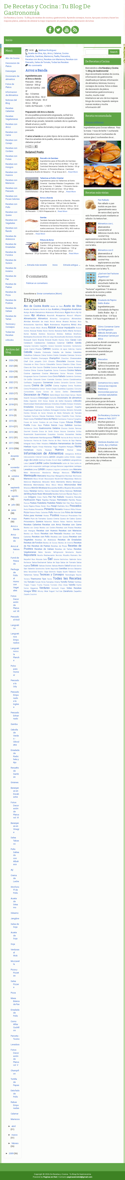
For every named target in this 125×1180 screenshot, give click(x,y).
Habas (26, 438)
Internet (39, 457)
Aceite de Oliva (35, 53)
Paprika (45, 500)
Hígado (34, 447)
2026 (11, 360)
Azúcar (52, 327)
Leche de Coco (68, 463)
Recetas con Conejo (31, 528)
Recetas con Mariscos (54, 59)
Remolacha (69, 552)
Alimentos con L (105, 223)
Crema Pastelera (74, 386)
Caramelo (58, 346)
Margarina (60, 476)
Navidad (55, 491)
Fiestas (58, 416)
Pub (79, 516)
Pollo (51, 512)
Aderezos (50, 312)
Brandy (41, 340)
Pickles (31, 509)
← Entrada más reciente (36, 265)
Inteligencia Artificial (73, 454)
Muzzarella (76, 488)
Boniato (77, 337)
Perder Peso (45, 506)
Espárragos (29, 410)
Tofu (25, 582)
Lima (35, 469)
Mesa (48, 485)
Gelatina (56, 428)
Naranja (33, 491)
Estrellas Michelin (66, 410)
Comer (43, 379)
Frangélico (77, 419)
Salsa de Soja (53, 562)
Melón (53, 482)
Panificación (29, 500)
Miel (79, 484)
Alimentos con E (105, 250)
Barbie (26, 334)
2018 (11, 404)
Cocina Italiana (74, 370)
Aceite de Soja (45, 309)
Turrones (53, 585)
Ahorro (73, 312)
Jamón (52, 457)
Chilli (45, 361)
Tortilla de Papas (15, 1082)
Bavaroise (51, 334)
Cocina (46, 367)
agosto (15, 496)
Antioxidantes (29, 325)
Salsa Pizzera (15, 984)
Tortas (71, 582)
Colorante (37, 379)
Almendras (76, 318)
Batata (34, 334)
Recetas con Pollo (41, 536)
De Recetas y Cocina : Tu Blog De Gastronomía (47, 9)
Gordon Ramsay (75, 428)
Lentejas (77, 466)
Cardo (26, 349)
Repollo (78, 552)
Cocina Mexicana (50, 373)
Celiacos (37, 355)
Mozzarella (52, 488)
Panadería (69, 497)
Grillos (78, 431)
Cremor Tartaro (45, 389)
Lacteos (66, 460)
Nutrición (62, 494)
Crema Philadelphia (31, 389)
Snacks (40, 572)
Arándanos (55, 324)
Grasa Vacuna (60, 431)
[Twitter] (58, 30)
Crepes (54, 389)
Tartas (36, 575)
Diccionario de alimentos (69, 398)
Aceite (45, 306)
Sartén (47, 569)
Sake (45, 559)
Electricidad (29, 404)
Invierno (45, 457)
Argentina (65, 324)
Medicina (77, 479)
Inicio (9, 40)
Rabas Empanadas (15, 1105)
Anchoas (73, 322)
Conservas (48, 382)
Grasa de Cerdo (46, 431)
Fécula (42, 416)
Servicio (71, 569)
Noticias (69, 491)
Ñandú (69, 494)
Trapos (33, 585)
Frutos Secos (50, 425)
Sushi (65, 572)
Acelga (26, 312)
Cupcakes (70, 389)
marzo (15, 1135)
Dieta (26, 401)
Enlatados (77, 404)
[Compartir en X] (33, 146)
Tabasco (72, 572)
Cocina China (30, 370)
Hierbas (27, 446)
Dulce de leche (56, 401)
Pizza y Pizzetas (15, 972)
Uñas (60, 585)
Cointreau (77, 376)
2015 (11, 421)
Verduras (44, 588)
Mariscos (48, 56)
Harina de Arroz (67, 438)
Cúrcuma (77, 389)
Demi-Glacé (55, 395)
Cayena (78, 349)
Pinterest (66, 509)
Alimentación (30, 318)
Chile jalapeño (35, 361)
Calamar (57, 53)
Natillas (41, 491)
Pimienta (49, 509)
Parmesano (62, 500)
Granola (35, 431)
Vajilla (78, 585)
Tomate (31, 582)
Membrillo (60, 482)
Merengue (77, 482)
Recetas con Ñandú (32, 534)
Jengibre (59, 457)
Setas (26, 572)
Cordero (57, 383)
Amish (52, 322)
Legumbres (68, 466)
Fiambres (50, 416)
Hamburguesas (45, 437)
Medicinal (27, 482)
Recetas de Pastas (41, 546)
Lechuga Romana (56, 466)
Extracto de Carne (38, 413)
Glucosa (64, 428)
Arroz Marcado (15, 537)
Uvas (65, 585)
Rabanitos (48, 522)
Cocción (40, 367)
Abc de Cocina (32, 306)
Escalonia (49, 407)
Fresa (55, 422)
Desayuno (34, 398)
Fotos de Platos (49, 419)
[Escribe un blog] (30, 146)
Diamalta (52, 398)
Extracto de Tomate (72, 413)
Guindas (60, 434)
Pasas (78, 500)
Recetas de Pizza (59, 546)
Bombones (70, 337)
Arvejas (27, 328)
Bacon (45, 331)
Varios (26, 588)
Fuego (61, 425)
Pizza (26, 512)
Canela (78, 343)
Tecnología (70, 575)
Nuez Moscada (44, 494)
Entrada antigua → (72, 265)
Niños (62, 491)
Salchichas (64, 559)
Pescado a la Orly (15, 683)
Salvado (73, 566)
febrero (15, 1143)
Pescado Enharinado (15, 715)
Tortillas (77, 582)
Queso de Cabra (67, 518)
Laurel (32, 463)
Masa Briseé (38, 479)
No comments (35, 65)
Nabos (26, 491)
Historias (48, 447)
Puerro (27, 518)
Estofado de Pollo (15, 1093)
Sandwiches (40, 569)
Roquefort (27, 559)
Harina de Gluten (40, 441)
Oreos (39, 497)
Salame (56, 559)
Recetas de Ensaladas (69, 539)
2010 (11, 448)
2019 (11, 399)
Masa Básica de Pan (15, 1001)
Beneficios (77, 334)
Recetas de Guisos (50, 543)
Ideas (79, 450)
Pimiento (59, 509)
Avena (44, 328)
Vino (34, 591)
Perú (67, 506)
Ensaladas (29, 407)
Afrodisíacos (59, 312)
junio (14, 510)
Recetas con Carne (71, 524)
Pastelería (41, 503)
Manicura (65, 473)
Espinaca (38, 410)
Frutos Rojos (36, 425)
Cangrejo (27, 346)
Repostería (30, 555)
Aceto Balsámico (37, 312)
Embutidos (56, 404)
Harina (56, 437)
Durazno (68, 401)
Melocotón (46, 482)
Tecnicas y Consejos (52, 574)
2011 (11, 443)
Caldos (69, 343)
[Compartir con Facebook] (36, 146)
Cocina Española (44, 370)
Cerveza (78, 355)
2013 (11, 432)
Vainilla (72, 585)
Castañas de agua (59, 349)
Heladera (45, 444)
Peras (37, 506)
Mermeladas (38, 485)
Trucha (39, 585)
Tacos (79, 572)
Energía (70, 404)
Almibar (27, 321)
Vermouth (55, 588)
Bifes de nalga (48, 337)
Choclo (51, 361)
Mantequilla (30, 475)
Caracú (51, 346)
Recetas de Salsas (44, 549)
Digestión (33, 401)
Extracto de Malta (54, 413)
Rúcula (39, 559)
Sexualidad (33, 572)
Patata (59, 503)
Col (25, 379)
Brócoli (48, 340)
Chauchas (65, 358)
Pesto (26, 509)
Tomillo (64, 582)
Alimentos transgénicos (59, 319)
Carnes (47, 348)
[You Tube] (67, 30)
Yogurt (52, 591)
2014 (11, 426)
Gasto (35, 428)
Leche (38, 463)
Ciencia (59, 364)
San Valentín (29, 568)
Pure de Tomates (38, 518)
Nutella (55, 494)
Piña (73, 509)
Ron (80, 555)
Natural (48, 491)
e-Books (77, 401)
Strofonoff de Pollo (15, 890)
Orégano (32, 497)
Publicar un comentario (37, 283)
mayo (14, 518)
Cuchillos (61, 389)
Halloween (34, 437)
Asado (32, 328)
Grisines (14, 782)
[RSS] (75, 30)
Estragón (55, 410)
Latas (26, 463)
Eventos (27, 413)
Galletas (68, 425)
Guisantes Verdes (73, 434)
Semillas (63, 568)
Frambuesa (62, 419)
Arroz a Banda (36, 70)
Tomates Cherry (53, 582)
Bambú (51, 331)
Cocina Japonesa (32, 373)
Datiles (65, 392)
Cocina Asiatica (74, 367)
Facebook (27, 416)
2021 (11, 388)
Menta (69, 482)
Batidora (42, 334)
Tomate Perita (40, 582)
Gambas (39, 56)
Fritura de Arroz (47, 240)
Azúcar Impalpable (66, 327)
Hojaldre (62, 447)
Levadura (28, 469)
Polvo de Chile (59, 512)
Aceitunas (76, 309)
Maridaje (68, 476)
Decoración (75, 391)
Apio (46, 324)
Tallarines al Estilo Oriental (51, 178)
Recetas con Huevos (46, 530)
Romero (73, 555)
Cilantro (65, 364)
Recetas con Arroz (34, 59)
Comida (50, 379)
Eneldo (63, 404)
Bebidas (60, 334)
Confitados (28, 383)
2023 (11, 377)
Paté (64, 503)
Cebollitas (28, 355)
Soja (46, 572)
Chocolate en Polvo (31, 364)
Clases (78, 364)
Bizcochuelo (60, 337)
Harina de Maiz (54, 441)
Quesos (39, 521)
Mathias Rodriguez (47, 50)
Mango (56, 472)
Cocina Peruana (66, 373)
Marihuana (77, 476)
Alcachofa (50, 315)
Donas (45, 401)
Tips (44, 579)
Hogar (55, 447)
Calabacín (28, 343)
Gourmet (27, 431)
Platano (32, 512)
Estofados (46, 410)
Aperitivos (39, 325)
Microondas (70, 484)
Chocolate (61, 361)
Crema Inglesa (60, 385)
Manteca (76, 472)
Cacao (73, 340)
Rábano (56, 522)
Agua (67, 312)
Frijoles (62, 422)
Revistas (59, 555)
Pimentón (39, 509)
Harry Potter (36, 444)
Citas (72, 364)
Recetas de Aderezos (45, 540)
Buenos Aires (64, 340)
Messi (54, 485)
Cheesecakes (75, 358)
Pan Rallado (58, 497)
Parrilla (72, 500)
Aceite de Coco (56, 306)
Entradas (39, 407)
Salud (67, 565)
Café (79, 340)
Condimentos (75, 379)
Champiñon (54, 358)
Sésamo (77, 568)
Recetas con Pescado (51, 533)
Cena (43, 355)
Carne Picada (35, 349)
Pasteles (51, 503)
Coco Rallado (59, 376)
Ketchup (42, 460)
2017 (11, 410)
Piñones (78, 509)
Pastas (33, 503)
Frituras (69, 422)
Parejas (52, 500)
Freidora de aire (45, 422)
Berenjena (28, 337)
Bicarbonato (37, 337)
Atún (38, 328)
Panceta (77, 497)
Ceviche (27, 358)
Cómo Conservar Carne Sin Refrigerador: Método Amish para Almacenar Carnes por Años (108, 332)
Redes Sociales (44, 552)
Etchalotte (77, 410)
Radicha (69, 522)
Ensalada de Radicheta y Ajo (15, 756)
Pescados (65, 56)
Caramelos (67, 346)
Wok (46, 591)
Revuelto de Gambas (49, 158)
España (78, 407)
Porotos (46, 516)
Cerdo (55, 355)
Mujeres (67, 488)
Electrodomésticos (43, 404)
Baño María (68, 331)
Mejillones (36, 482)
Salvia (79, 566)
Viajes (62, 588)
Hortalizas (28, 450)
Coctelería (69, 376)
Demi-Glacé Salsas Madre (71, 395)
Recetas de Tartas (63, 549)
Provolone (73, 515)
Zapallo (27, 594)
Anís (79, 322)
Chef (26, 361)
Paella (56, 56)
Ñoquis (76, 494)
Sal (50, 559)
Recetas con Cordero (48, 528)
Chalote (34, 358)
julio (13, 504)
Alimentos (43, 318)
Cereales (63, 355)
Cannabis (35, 346)
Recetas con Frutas (65, 527)
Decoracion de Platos (36, 394)
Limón (41, 469)
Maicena (77, 469)
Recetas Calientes (32, 524)
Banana (58, 331)
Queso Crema (53, 518)
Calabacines (39, 343)
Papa (38, 500)
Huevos (59, 449)
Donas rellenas (94, 122)
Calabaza (51, 343)
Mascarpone (49, 479)
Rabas (62, 522)
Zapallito (77, 591)
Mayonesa (68, 479)
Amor (58, 321)
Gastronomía (45, 428)
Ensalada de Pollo (15, 1013)
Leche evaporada (34, 466)
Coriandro (64, 383)
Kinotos (48, 460)
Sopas (59, 572)
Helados (53, 443)
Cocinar (36, 376)
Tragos (26, 585)
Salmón (72, 559)
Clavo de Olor (30, 367)
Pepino (32, 506)
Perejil (54, 506)
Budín (55, 340)
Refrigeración (58, 552)
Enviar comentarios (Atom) (49, 293)
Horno (78, 446)
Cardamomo (76, 346)
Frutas (77, 422)
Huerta (39, 450)
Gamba (43, 217)
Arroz (50, 53)
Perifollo (61, 506)
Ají (77, 312)
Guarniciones (40, 434)
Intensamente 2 (29, 457)
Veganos (34, 588)
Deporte (26, 398)
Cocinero (43, 376)
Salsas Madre (58, 566)
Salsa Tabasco (15, 840)
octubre (15, 476)
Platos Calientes (41, 512)
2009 (11, 1153)
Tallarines (28, 575)
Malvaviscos (35, 473)
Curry (38, 392)
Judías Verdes (69, 457)
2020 (11, 393)
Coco (50, 376)
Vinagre (27, 591)
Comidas (58, 379)
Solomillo (52, 572)
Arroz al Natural (15, 549)
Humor (70, 450)
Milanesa (27, 488)
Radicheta (77, 522)
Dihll (40, 401)
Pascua (26, 503)
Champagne (43, 358)
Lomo (71, 469)
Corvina (72, 383)
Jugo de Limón (31, 460)
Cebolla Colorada (42, 352)
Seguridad (54, 569)
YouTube (59, 591)
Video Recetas (74, 588)
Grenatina (71, 431)
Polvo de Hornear (73, 512)
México (60, 485)
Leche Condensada (52, 463)
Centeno (50, 355)
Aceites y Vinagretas (61, 309)
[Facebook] (50, 30)
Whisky (40, 591)
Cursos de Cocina (51, 392)
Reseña (40, 555)
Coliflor (29, 379)
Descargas (43, 398)
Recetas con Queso (59, 537)
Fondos (38, 419)
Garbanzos (28, 428)
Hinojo (40, 447)
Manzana (41, 476)
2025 (11, 366)
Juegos (78, 457)
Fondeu (31, 419)
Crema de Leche (42, 385)
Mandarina (46, 473)
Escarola (59, 407)
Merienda (28, 485)
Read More (73, 172)
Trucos (46, 585)
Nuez (34, 494)
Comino (66, 379)
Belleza (68, 334)
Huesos (48, 450)
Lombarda (64, 469)
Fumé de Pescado (15, 561)
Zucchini (33, 594)
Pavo (72, 503)
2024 (11, 371)
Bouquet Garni (30, 340)
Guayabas (52, 434)
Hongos (70, 447)
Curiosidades (29, 392)
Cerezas (70, 355)
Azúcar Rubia (36, 331)
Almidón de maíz (40, 321)
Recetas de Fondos (33, 542)
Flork (26, 419)
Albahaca (40, 315)
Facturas (35, 416)
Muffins (61, 488)
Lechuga (45, 466)
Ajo (44, 53)
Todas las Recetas (60, 62)
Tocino (49, 579)
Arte (79, 324)
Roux (33, 559)
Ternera (27, 579)
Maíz (26, 472)
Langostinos (75, 460)
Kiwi (59, 460)
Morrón (34, 488)
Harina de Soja (68, 441)
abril (14, 1126)
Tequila (78, 575)
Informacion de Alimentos (43, 453)
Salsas (34, 565)
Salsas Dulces (45, 566)
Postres (54, 515)
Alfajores (78, 315)
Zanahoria (68, 591)
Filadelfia (65, 416)
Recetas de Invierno (65, 543)
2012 (11, 437)
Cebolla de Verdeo (62, 352)
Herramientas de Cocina (69, 443)
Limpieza (49, 469)
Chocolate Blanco (74, 361)
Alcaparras (60, 315)
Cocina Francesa (59, 370)
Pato (68, 503)
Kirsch (54, 460)
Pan (50, 497)
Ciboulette (50, 364)
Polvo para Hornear (33, 515)
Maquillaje (51, 476)
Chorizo (42, 364)
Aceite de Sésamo (32, 309)
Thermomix (36, 579)
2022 (11, 382)
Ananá (65, 321)
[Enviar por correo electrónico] (26, 146)
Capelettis (43, 346)
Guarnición (28, 434)
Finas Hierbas (75, 416)
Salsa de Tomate (42, 62)
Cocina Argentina (58, 367)
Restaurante (49, 555)
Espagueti (69, 407)
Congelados (37, 383)
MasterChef (59, 479)
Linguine (56, 469)
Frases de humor (31, 422)
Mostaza (43, 488)
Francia (70, 419)
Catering (71, 349)
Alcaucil (70, 315)
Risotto (66, 555)
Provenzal (64, 516)
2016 (11, 415)
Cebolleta (77, 352)
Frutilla (27, 425)
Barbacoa (77, 331)
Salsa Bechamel (39, 562)
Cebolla (28, 352)
